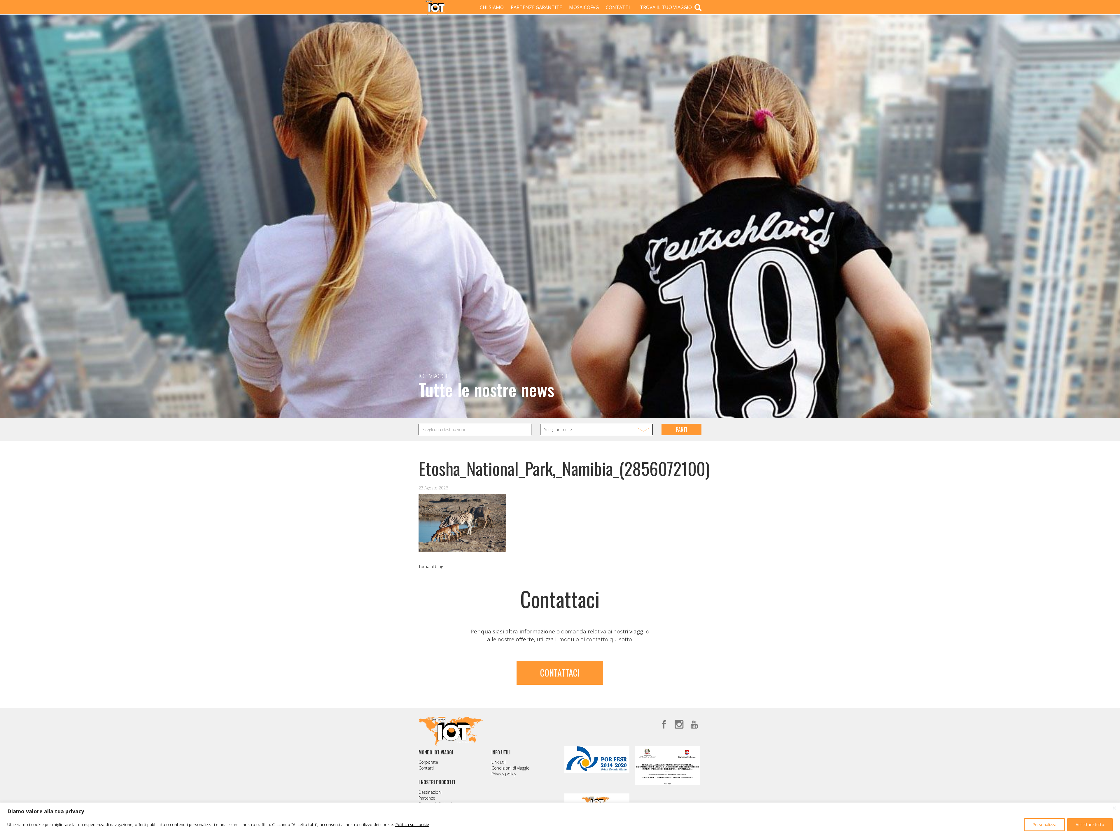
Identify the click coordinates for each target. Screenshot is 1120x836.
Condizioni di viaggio (510, 768)
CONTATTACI (560, 672)
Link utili (498, 762)
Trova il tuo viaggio (666, 7)
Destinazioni (430, 792)
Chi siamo (492, 7)
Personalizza (1044, 824)
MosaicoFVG (584, 7)
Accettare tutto (1090, 824)
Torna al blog (431, 566)
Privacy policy (503, 774)
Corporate (428, 762)
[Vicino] (1114, 808)
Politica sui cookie (412, 824)
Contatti (618, 7)
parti (681, 429)
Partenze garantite (536, 7)
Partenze (427, 798)
